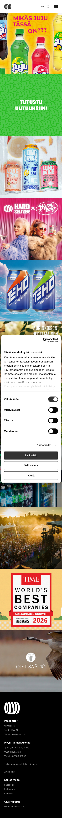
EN (42, 6)
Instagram (9, 789)
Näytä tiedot (44, 444)
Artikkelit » (9, 771)
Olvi (7, 7)
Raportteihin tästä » (14, 806)
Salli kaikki (31, 455)
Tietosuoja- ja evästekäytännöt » (20, 764)
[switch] (53, 410)
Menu (55, 6)
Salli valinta (31, 465)
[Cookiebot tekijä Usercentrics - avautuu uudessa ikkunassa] (43, 340)
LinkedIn (8, 793)
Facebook (9, 785)
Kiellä (31, 475)
